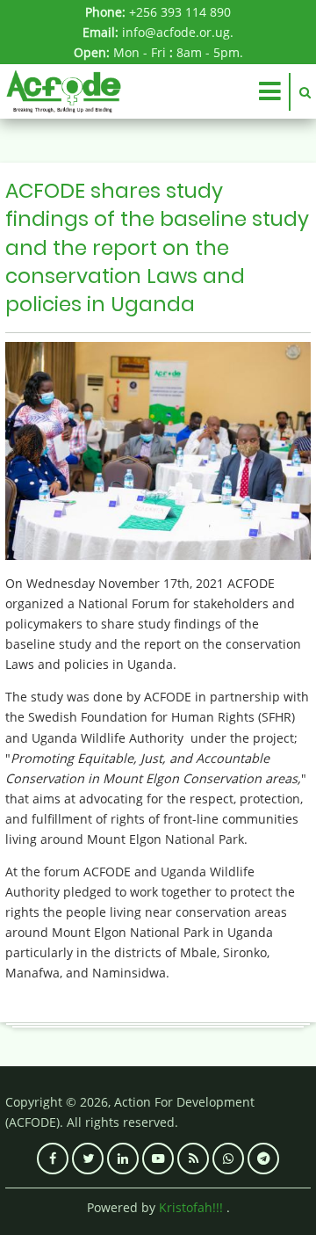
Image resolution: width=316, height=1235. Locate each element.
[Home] (63, 90)
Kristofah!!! (191, 1207)
